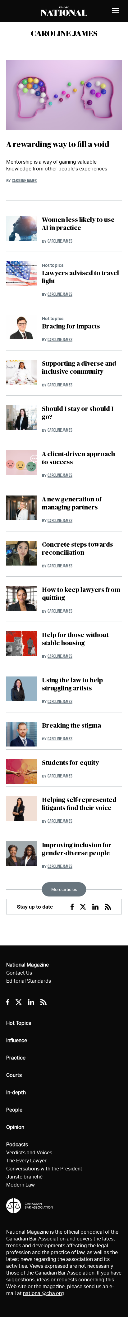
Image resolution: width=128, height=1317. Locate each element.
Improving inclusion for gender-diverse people (77, 849)
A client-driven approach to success (78, 458)
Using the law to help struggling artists (72, 684)
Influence (16, 1040)
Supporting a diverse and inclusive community (79, 368)
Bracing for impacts (71, 327)
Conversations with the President (44, 1169)
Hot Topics (18, 1023)
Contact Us (19, 973)
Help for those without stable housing (75, 639)
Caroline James (24, 180)
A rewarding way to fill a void (57, 144)
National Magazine (27, 965)
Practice (15, 1058)
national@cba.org (43, 1293)
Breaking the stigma (71, 726)
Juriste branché (24, 1177)
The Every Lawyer (26, 1161)
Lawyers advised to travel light (80, 277)
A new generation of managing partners (71, 503)
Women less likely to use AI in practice (78, 224)
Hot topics (53, 265)
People (14, 1110)
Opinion (15, 1127)
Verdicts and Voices (29, 1153)
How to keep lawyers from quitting (81, 594)
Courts (14, 1075)
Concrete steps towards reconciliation (77, 549)
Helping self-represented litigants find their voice (79, 804)
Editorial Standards (28, 981)
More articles (64, 889)
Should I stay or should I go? (77, 413)
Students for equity (70, 763)
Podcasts (17, 1144)
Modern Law (20, 1185)
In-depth (16, 1092)
